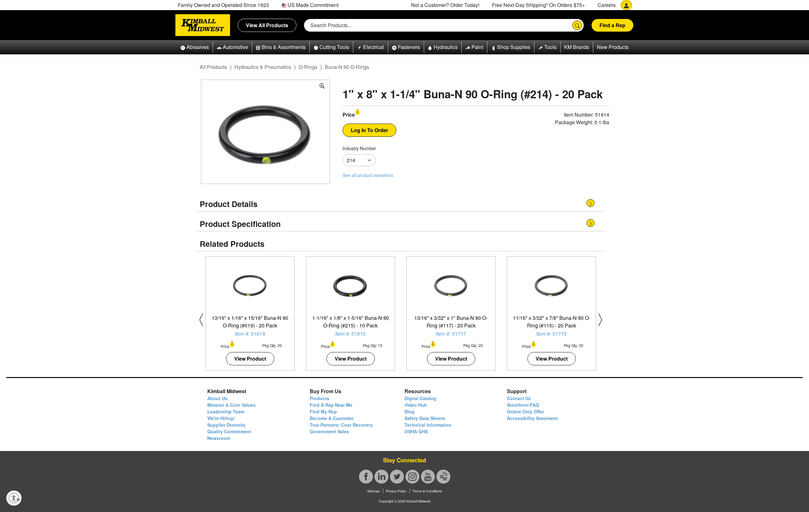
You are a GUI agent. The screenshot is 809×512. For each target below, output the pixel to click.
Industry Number (359, 148)
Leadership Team (225, 411)
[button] (195, 47)
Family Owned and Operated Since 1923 (223, 5)
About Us (217, 398)
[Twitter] (397, 477)
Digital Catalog (420, 398)
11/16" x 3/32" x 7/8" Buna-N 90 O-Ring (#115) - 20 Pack (551, 321)
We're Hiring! (221, 418)
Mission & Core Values (231, 405)
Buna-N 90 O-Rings (347, 66)
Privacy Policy (396, 491)
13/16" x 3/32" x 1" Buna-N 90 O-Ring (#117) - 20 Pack (451, 321)
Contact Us (519, 398)
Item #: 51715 (551, 333)
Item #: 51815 (350, 333)
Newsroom (218, 438)
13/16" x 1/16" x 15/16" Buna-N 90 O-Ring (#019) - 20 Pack (250, 321)
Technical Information (428, 425)
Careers (607, 5)
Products (319, 398)
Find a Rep (612, 25)
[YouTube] (428, 477)
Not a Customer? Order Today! (445, 5)
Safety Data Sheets (424, 418)
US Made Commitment (312, 5)
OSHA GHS (416, 431)
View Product (250, 358)
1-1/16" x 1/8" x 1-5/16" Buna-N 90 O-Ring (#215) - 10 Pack (350, 321)
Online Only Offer (525, 411)
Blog (409, 411)
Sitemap (373, 491)
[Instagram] (412, 477)
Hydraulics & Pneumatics (262, 66)
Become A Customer (332, 418)
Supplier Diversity (226, 425)
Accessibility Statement (532, 418)
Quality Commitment (229, 431)
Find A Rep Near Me (331, 405)
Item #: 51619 (250, 333)
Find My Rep (323, 411)
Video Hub (415, 405)
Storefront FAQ (523, 405)
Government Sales (329, 431)
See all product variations (368, 175)
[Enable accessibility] (13, 498)
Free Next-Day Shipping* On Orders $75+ (538, 5)
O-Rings (308, 66)
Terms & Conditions (427, 491)
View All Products (267, 25)
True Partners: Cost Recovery (341, 425)
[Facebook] (366, 477)
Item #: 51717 (451, 333)
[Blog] (443, 477)
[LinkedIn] (381, 477)
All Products (213, 66)
